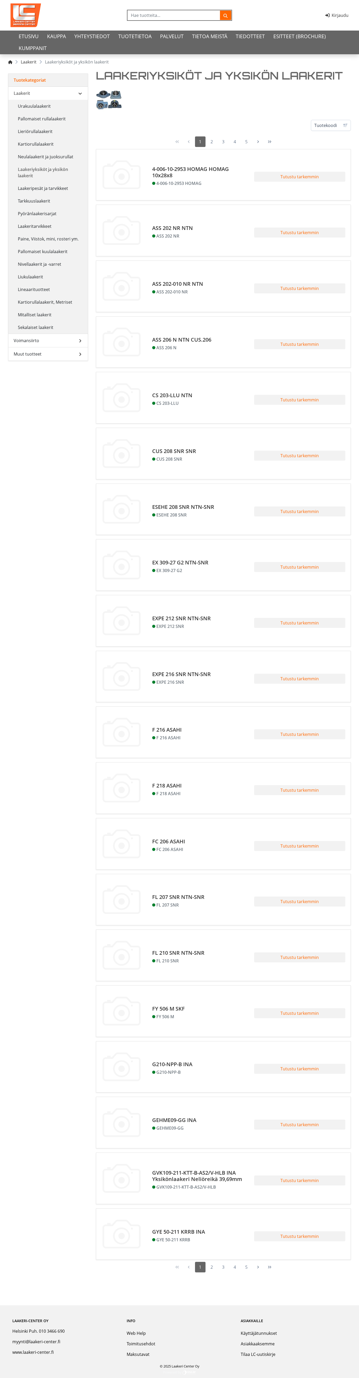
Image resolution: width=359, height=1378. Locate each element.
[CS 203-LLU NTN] (121, 397)
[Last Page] (269, 141)
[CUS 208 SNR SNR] (121, 453)
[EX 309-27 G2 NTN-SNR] (121, 564)
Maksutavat (138, 1354)
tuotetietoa (135, 36)
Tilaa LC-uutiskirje (258, 1354)
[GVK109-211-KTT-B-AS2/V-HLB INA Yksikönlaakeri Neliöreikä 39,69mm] (121, 1178)
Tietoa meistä (209, 36)
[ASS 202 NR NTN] (121, 230)
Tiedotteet (250, 36)
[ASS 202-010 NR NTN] (121, 286)
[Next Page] (258, 141)
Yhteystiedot (92, 36)
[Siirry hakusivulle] (226, 15)
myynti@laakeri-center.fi (36, 1342)
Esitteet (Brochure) (299, 36)
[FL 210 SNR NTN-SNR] (121, 955)
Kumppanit (33, 48)
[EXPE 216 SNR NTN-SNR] (121, 676)
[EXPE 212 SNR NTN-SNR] (121, 620)
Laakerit (29, 62)
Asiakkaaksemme (258, 1344)
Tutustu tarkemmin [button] (299, 177)
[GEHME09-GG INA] (121, 1122)
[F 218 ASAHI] (121, 788)
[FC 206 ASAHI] (121, 843)
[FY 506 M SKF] (121, 1011)
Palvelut (172, 36)
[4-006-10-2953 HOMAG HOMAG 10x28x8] (121, 174)
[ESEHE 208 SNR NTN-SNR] (121, 509)
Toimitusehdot (141, 1344)
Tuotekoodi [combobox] (325, 125)
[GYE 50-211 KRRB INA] (121, 1234)
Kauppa (56, 36)
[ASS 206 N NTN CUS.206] (121, 342)
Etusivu (29, 36)
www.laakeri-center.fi (33, 1352)
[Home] (10, 62)
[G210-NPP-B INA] (121, 1066)
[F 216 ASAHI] (121, 732)
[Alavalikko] (80, 93)
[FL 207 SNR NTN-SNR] (121, 899)
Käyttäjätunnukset (259, 1333)
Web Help (136, 1333)
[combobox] (173, 15)
